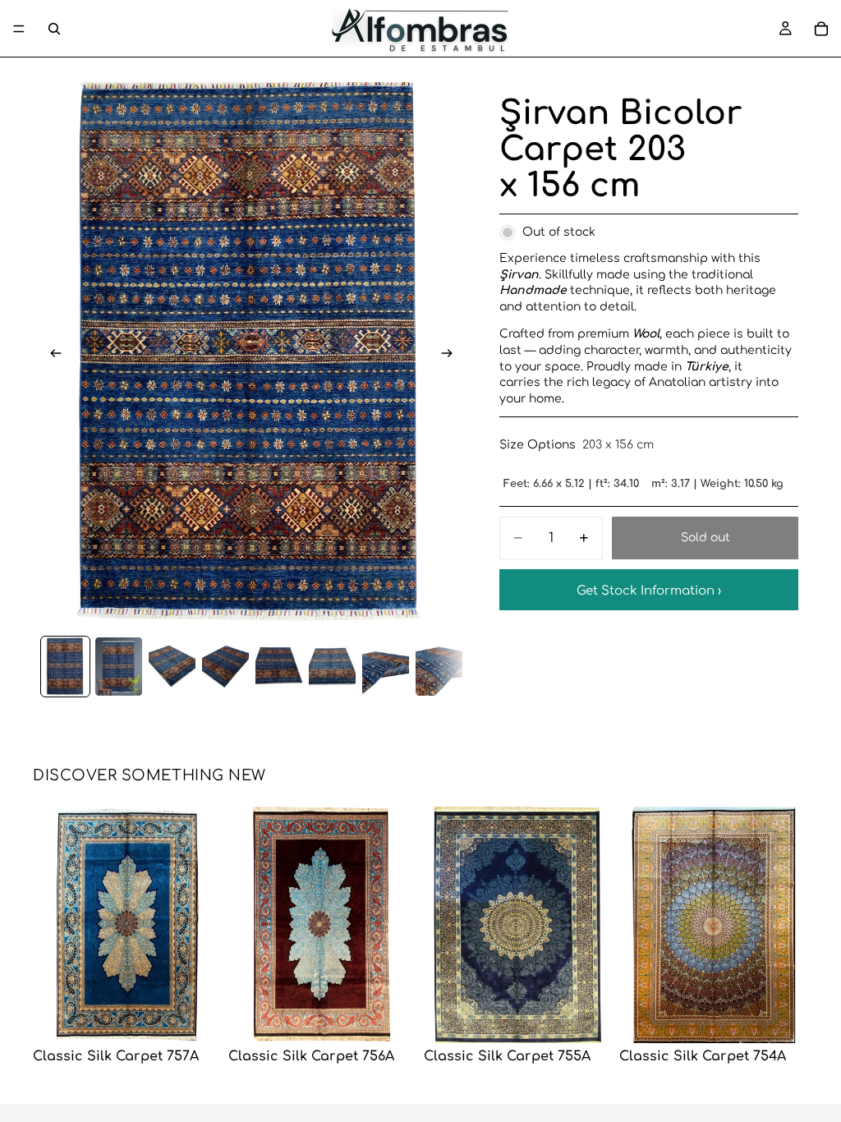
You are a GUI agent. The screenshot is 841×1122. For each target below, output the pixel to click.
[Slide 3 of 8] (172, 666)
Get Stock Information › (649, 591)
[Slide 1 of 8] (65, 666)
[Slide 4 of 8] (225, 666)
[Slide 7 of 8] (385, 666)
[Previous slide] (51, 356)
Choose (210, 1017)
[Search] (54, 29)
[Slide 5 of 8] (278, 666)
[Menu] (19, 29)
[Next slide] (452, 356)
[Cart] (821, 29)
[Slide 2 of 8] (118, 666)
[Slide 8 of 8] (439, 666)
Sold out (705, 537)
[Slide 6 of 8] (332, 666)
